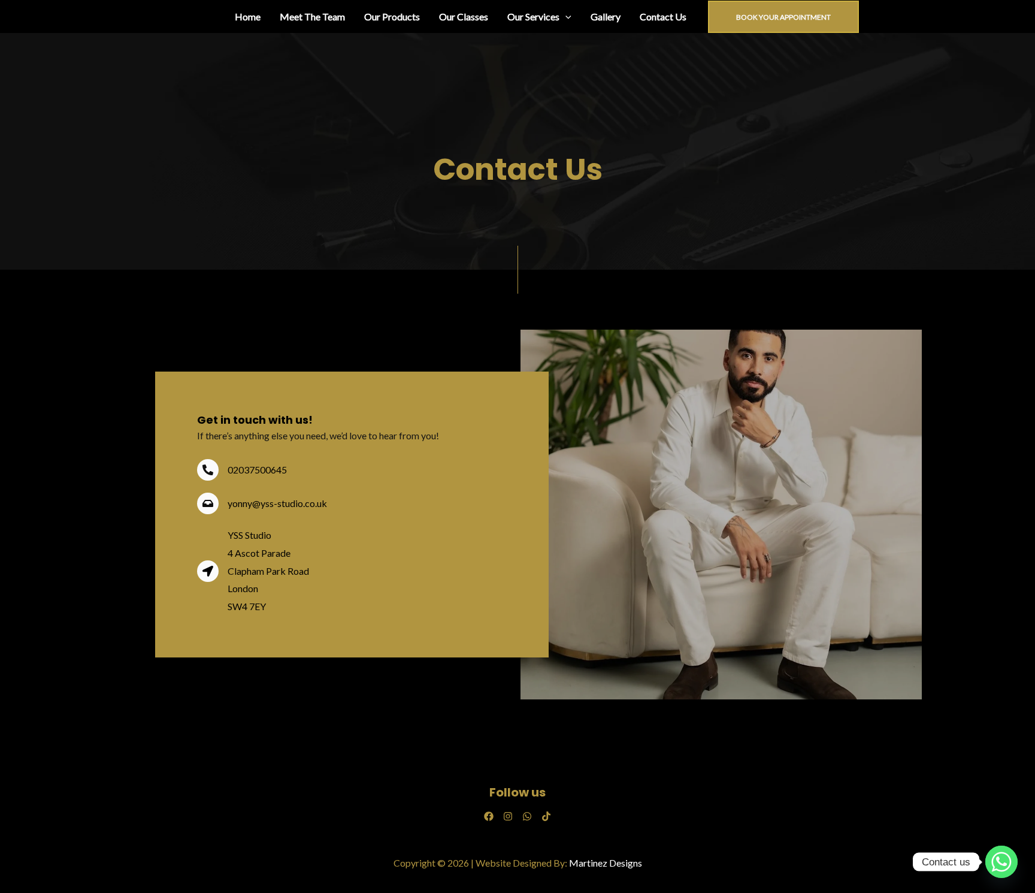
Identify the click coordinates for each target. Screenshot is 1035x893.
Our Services (533, 16)
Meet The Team (312, 16)
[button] (565, 16)
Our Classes (463, 16)
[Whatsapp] (1001, 862)
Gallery (606, 16)
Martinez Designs (605, 862)
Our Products (392, 16)
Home (248, 16)
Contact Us (663, 16)
